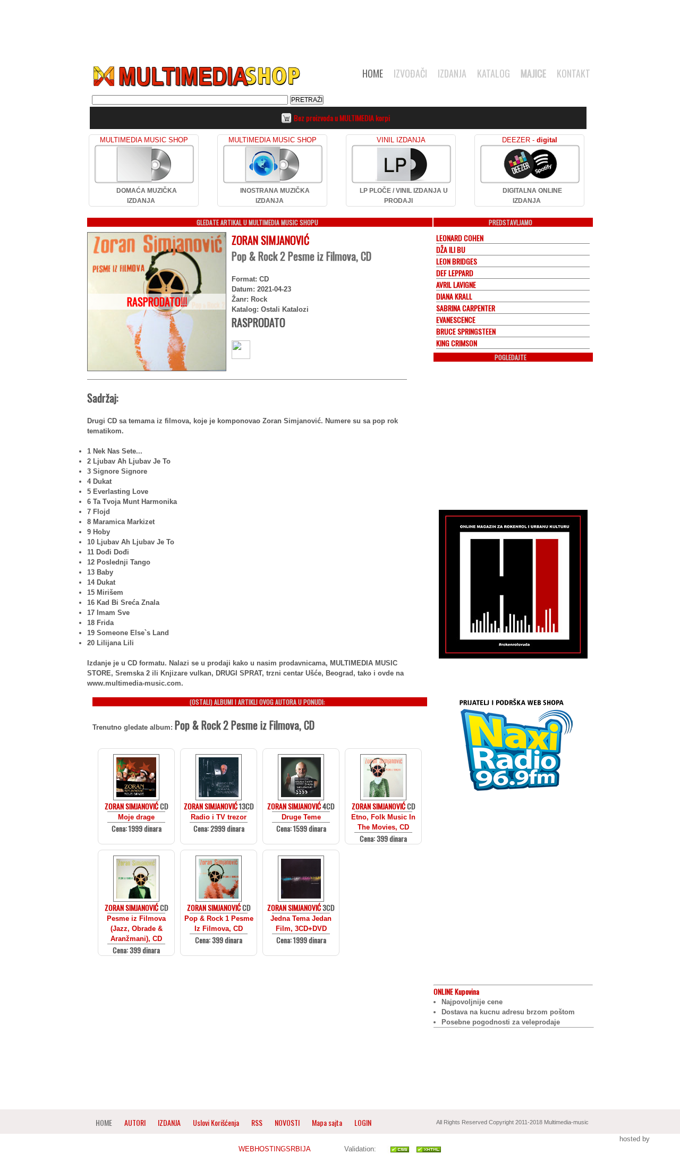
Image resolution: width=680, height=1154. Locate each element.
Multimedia (196, 76)
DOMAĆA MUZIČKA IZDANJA (146, 195)
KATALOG (493, 73)
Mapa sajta (327, 1122)
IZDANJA (452, 73)
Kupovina (456, 991)
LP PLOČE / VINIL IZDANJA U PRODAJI (404, 195)
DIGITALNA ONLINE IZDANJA (532, 195)
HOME (372, 73)
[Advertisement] (340, 27)
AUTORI (135, 1122)
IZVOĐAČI (410, 73)
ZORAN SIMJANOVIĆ (270, 240)
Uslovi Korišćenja (217, 1122)
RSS (256, 1122)
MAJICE (533, 73)
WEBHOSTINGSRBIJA (274, 1149)
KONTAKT (573, 73)
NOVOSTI (287, 1122)
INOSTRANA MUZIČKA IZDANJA (275, 195)
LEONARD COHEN (459, 237)
